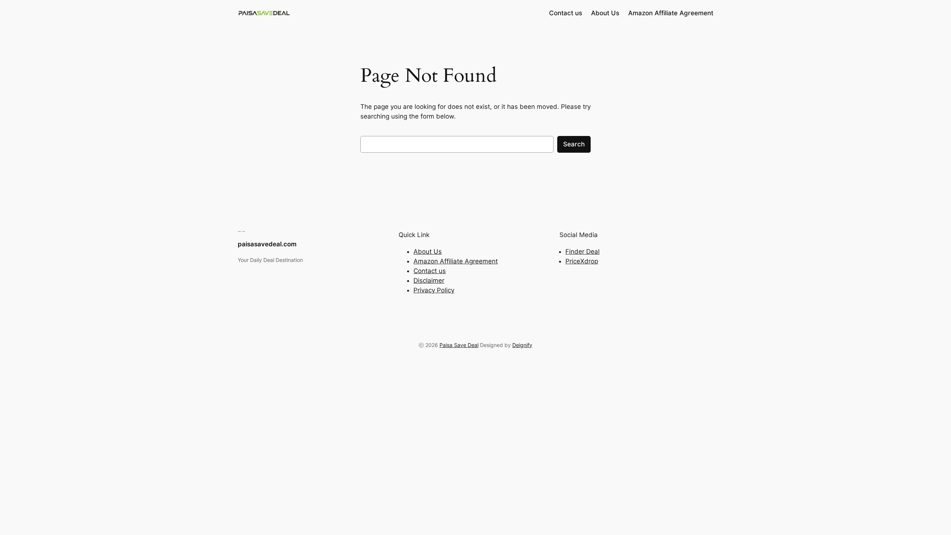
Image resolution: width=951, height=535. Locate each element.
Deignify (522, 345)
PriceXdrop (581, 261)
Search (574, 144)
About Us (427, 251)
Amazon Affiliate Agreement (455, 261)
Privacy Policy (433, 290)
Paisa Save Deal (458, 345)
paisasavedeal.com (267, 244)
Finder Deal (582, 251)
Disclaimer (428, 280)
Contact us (429, 271)
